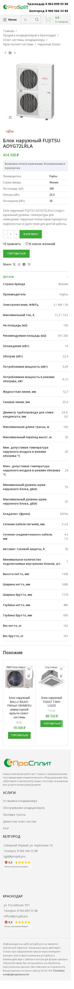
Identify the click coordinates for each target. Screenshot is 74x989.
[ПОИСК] (37, 19)
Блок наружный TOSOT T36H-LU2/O (51, 701)
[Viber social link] (29, 264)
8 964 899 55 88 (27, 911)
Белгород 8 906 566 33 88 (48, 11)
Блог (6, 828)
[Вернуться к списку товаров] (10, 53)
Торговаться (16, 253)
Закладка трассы (14, 814)
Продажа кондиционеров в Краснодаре (29, 35)
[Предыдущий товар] (5, 53)
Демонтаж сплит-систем (19, 821)
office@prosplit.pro (16, 916)
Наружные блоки (48, 44)
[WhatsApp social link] (19, 264)
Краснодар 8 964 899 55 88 (47, 4)
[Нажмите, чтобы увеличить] (10, 117)
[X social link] (14, 264)
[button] (28, 676)
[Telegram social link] (24, 264)
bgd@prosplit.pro (14, 856)
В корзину (30, 234)
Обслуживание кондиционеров (24, 808)
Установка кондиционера (20, 801)
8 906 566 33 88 (27, 851)
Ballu (19, 722)
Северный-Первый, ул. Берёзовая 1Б (28, 845)
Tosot (51, 710)
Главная (8, 31)
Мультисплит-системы (18, 44)
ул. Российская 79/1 (17, 905)
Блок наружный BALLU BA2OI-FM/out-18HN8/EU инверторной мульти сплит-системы (19, 707)
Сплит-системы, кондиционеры (24, 40)
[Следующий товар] (14, 53)
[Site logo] (16, 7)
